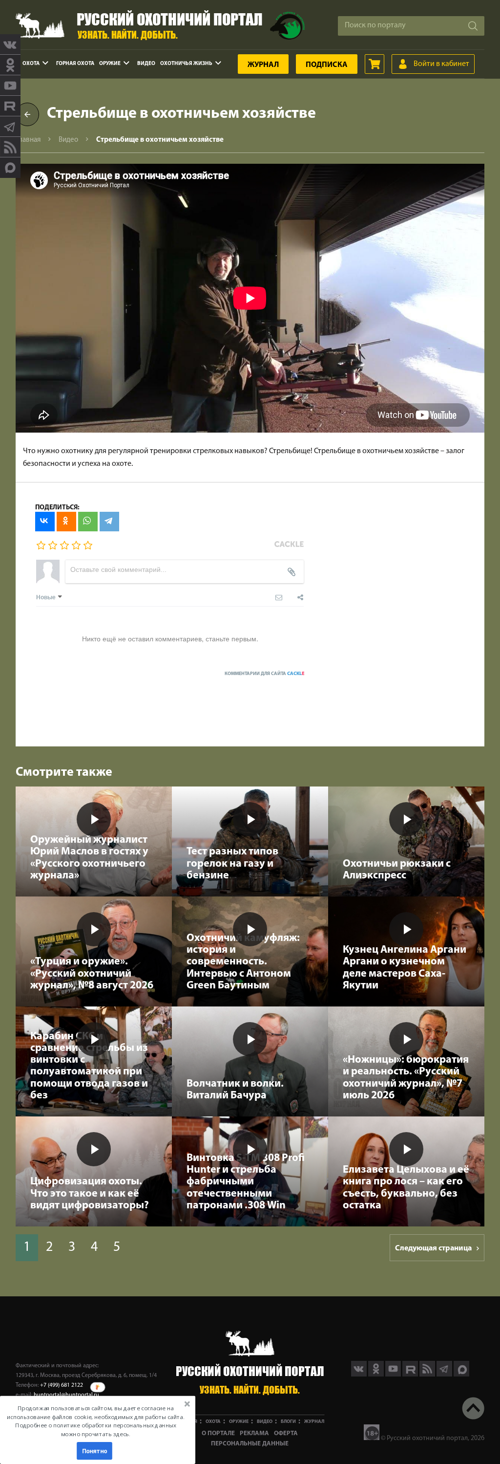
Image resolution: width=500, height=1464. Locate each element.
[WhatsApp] (88, 521)
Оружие (110, 63)
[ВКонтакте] (45, 521)
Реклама (254, 1433)
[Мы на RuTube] (10, 106)
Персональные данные (250, 1444)
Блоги (288, 1421)
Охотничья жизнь (186, 63)
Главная (28, 140)
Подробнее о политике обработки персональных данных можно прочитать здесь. (95, 1429)
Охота (31, 63)
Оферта (286, 1433)
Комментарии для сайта (265, 674)
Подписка (327, 65)
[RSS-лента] (10, 147)
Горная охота (75, 63)
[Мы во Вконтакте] (10, 44)
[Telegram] (109, 521)
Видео (146, 63)
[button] (96, 1421)
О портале (218, 1433)
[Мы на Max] (461, 1374)
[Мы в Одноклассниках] (10, 65)
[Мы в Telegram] (10, 126)
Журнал (263, 65)
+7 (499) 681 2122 (61, 1385)
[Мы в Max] (10, 167)
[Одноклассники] (66, 521)
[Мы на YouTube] (10, 85)
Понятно (94, 1451)
